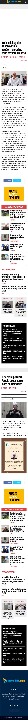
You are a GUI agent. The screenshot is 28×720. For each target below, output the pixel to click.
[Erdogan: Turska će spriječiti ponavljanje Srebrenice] (5, 237)
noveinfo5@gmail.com (14, 699)
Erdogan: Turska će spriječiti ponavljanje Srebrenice (17, 237)
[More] (22, 180)
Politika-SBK (13, 57)
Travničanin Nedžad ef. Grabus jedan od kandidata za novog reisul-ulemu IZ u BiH (17, 226)
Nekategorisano (15, 241)
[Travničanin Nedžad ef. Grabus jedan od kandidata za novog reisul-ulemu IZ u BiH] (5, 226)
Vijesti (21, 57)
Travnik (12, 220)
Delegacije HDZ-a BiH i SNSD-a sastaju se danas (17, 246)
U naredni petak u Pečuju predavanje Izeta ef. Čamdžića (7, 311)
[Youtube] (17, 710)
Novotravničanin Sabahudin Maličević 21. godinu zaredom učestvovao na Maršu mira (18, 258)
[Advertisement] (14, 23)
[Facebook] (10, 710)
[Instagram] (14, 710)
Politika (13, 250)
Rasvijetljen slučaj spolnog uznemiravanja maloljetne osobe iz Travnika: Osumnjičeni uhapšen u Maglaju (18, 214)
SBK (11, 231)
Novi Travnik (14, 263)
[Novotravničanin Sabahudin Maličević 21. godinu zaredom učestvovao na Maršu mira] (5, 257)
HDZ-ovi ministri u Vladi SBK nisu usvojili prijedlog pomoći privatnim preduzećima (20, 312)
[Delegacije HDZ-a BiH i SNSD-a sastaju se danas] (5, 247)
